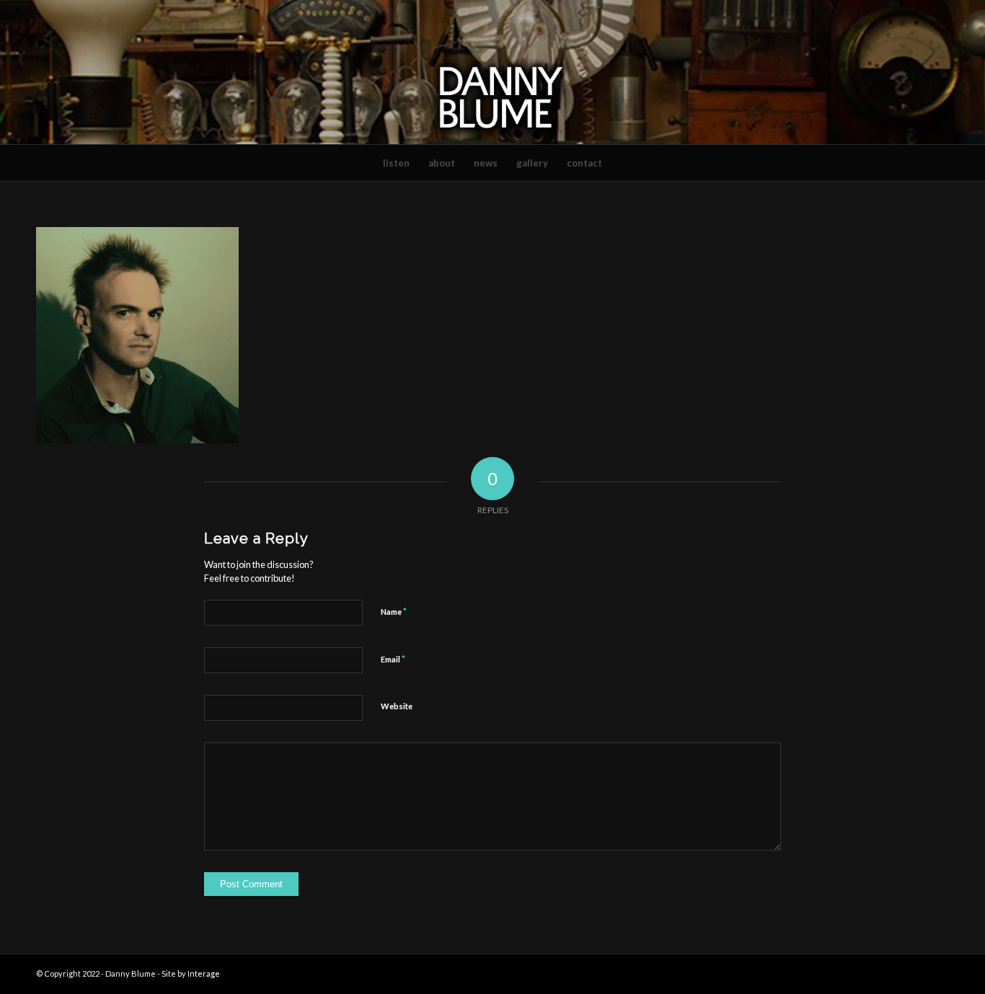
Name (394, 611)
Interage (203, 973)
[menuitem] (396, 163)
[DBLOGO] (492, 72)
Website (396, 706)
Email (393, 659)
